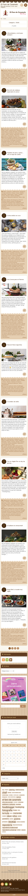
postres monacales (6, 388)
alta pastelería (15, 570)
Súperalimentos (9, 269)
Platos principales (14, 632)
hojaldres (18, 202)
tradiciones (21, 144)
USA (8, 516)
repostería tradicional (18, 333)
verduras (4, 831)
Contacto (10, 659)
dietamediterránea (6, 264)
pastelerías (4, 330)
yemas (6, 393)
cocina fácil (17, 447)
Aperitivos (5, 251)
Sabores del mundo (6, 257)
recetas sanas (9, 579)
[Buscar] (21, 5)
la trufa (12, 141)
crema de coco (5, 261)
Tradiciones (8, 81)
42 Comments (6, 272)
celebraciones (11, 508)
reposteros (13, 334)
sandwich (6, 642)
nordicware (17, 141)
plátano (3, 579)
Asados (4, 630)
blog (9, 258)
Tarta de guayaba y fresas (8, 847)
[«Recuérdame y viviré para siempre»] (14, 50)
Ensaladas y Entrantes (15, 252)
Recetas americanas (15, 504)
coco (13, 259)
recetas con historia (15, 388)
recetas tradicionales (9, 639)
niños (14, 816)
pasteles (8, 205)
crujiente (6, 448)
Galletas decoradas (10, 76)
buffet (8, 635)
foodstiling (18, 140)
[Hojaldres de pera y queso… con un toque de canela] (14, 170)
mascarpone (4, 204)
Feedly (7, 659)
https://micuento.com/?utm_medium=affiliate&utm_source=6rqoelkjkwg (14, 871)
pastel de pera (19, 204)
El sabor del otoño (13, 131)
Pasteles (20, 194)
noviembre (4, 142)
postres (15, 205)
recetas (19, 142)
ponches (22, 387)
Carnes (12, 630)
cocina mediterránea (16, 792)
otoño (15, 142)
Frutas (17, 193)
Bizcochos (10, 70)
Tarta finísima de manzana (9, 862)
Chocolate (18, 315)
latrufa (8, 511)
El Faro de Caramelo (5, 887)
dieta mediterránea (12, 797)
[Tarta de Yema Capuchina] (14, 360)
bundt (8, 571)
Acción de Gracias (14, 129)
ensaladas (16, 802)
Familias (7, 74)
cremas (22, 261)
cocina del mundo (10, 447)
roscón (18, 334)
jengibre (8, 141)
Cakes (19, 70)
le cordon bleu (7, 329)
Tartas (20, 197)
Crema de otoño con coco (15, 261)
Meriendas (4, 77)
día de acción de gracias (17, 138)
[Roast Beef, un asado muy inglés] (14, 606)
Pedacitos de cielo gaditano (9, 857)
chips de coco (5, 259)
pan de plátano (17, 576)
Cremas (21, 251)
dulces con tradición (20, 325)
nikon (14, 204)
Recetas (19, 78)
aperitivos (5, 258)
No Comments (6, 394)
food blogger (9, 638)
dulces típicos (5, 326)
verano (23, 830)
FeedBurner (17, 734)
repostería (4, 206)
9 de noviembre (13, 323)
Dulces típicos (15, 73)
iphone (23, 574)
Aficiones (5, 70)
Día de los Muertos (18, 71)
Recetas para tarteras (6, 255)
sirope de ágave (8, 144)
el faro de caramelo (15, 264)
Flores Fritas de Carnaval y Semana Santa (12, 841)
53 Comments (6, 83)
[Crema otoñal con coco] (14, 231)
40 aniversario (6, 323)
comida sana (17, 259)
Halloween (18, 76)
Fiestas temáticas (18, 74)
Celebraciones (5, 71)
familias (18, 804)
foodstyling (4, 202)
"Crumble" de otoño (7, 446)
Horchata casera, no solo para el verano (12, 852)
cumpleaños (21, 795)
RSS (3, 659)
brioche (19, 323)
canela (19, 137)
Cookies (11, 71)
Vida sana (17, 136)
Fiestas (11, 74)
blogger (6, 789)
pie (18, 512)
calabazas (15, 137)
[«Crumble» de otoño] (14, 417)
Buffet (15, 70)
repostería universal (6, 334)
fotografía (4, 141)
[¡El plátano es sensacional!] (14, 541)
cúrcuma (4, 262)
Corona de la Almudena (9, 325)
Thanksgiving (11, 136)
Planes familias (13, 78)
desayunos (15, 200)
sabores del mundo (19, 268)
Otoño (21, 77)
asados (4, 635)
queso (18, 205)
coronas (8, 572)
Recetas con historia (6, 320)
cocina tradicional (9, 386)
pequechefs (19, 578)
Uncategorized (5, 384)
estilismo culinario (10, 201)
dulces (15, 386)
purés (9, 268)
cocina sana (5, 795)
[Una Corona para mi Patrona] (14, 295)
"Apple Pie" (5, 508)
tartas (3, 393)
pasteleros (9, 330)
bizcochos (4, 571)
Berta (25, 83)
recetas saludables (21, 821)
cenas (21, 258)
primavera (5, 822)
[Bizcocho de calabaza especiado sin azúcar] (14, 107)
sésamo (3, 269)
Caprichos (9, 191)
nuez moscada (10, 142)
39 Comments (6, 145)
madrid (6, 266)
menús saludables (12, 266)
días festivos (7, 636)
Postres (3, 195)
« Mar (3, 768)
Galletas (3, 76)
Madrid (23, 76)
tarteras (21, 269)
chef (3, 138)
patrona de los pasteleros (18, 330)
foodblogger (13, 140)
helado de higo (13, 450)
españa (3, 265)
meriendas (10, 204)
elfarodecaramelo (7, 802)
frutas (13, 202)
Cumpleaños (13, 379)
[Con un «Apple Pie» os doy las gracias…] (14, 478)
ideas (19, 810)
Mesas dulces (11, 77)
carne (11, 635)
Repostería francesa (17, 825)
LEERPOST (24, 65)
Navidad (9, 565)
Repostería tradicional (13, 80)
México (17, 77)
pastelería (4, 205)
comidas (23, 259)
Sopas (13, 257)
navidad (23, 638)
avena (14, 446)
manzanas (12, 511)
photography (5, 268)
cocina (9, 259)
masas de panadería (10, 575)
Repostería (4, 80)
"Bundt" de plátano (7, 570)
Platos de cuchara (14, 254)
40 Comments (6, 208)
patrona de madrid (6, 332)
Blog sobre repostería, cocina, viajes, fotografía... (10, 888)
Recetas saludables (15, 195)
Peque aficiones (5, 78)
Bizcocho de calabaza (8, 137)
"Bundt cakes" (6, 129)
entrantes (22, 264)
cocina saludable (8, 138)
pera (12, 205)
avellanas (21, 570)
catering (23, 137)
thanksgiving (16, 144)
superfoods (16, 269)
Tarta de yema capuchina (17, 391)
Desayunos (19, 130)
